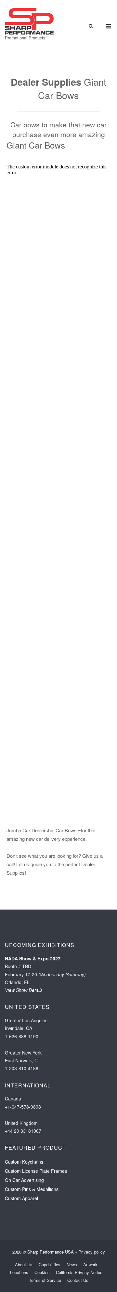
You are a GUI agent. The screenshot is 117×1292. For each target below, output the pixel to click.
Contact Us (77, 1280)
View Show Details (24, 990)
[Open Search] (91, 26)
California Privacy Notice (79, 1272)
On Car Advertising (24, 1180)
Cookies (42, 1272)
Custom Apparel (21, 1198)
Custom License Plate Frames (36, 1171)
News (72, 1264)
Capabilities (49, 1264)
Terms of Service (45, 1280)
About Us (23, 1264)
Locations (19, 1272)
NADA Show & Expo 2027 (32, 958)
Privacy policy (91, 1252)
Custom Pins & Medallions (31, 1189)
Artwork (90, 1264)
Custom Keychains (24, 1161)
